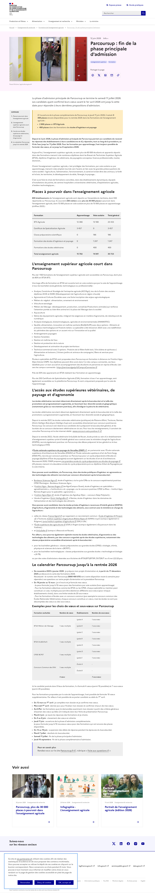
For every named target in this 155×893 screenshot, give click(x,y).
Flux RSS (106, 881)
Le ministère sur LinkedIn (121, 843)
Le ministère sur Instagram (135, 843)
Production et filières (17, 21)
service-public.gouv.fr (120, 866)
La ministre (94, 21)
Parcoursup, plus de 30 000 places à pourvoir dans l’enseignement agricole (32, 810)
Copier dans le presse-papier (118, 75)
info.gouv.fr (102, 866)
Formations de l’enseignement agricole (51, 28)
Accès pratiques (136, 5)
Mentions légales (117, 881)
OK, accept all (65, 882)
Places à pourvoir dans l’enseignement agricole (20, 117)
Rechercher (143, 13)
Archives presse (132, 881)
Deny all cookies (44, 882)
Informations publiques (92, 881)
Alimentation (37, 21)
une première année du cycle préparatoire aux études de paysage (89, 461)
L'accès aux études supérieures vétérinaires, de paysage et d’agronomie (21, 134)
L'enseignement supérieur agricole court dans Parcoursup (21, 125)
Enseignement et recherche (59, 21)
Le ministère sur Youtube (143, 843)
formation (112, 62)
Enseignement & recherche (26, 28)
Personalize (25, 882)
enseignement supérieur (98, 62)
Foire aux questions (97, 750)
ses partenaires (23, 858)
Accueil (11, 28)
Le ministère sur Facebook (128, 843)
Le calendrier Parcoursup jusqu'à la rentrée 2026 (21, 143)
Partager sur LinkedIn (105, 75)
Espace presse (115, 5)
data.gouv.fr (138, 866)
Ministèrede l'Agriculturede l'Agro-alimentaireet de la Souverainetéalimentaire (17, 8)
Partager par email (111, 75)
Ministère (79, 21)
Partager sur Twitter (99, 75)
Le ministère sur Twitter (114, 843)
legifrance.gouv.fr (86, 866)
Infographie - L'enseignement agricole (75, 808)
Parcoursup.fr (67, 750)
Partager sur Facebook (92, 75)
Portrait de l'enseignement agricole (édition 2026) (121, 808)
